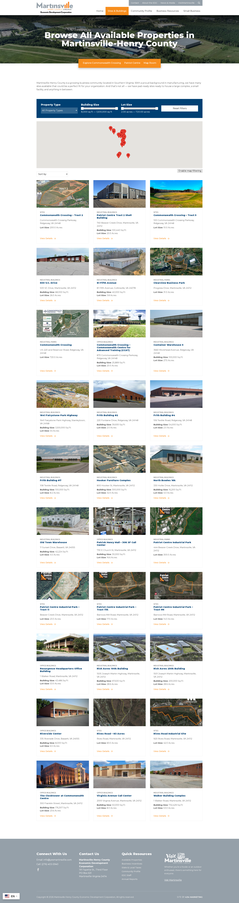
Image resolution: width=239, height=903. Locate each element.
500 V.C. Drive (48, 283)
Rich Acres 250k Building (169, 668)
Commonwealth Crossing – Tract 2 (61, 215)
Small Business (191, 11)
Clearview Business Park (169, 283)
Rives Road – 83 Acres (111, 733)
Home (99, 11)
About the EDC (149, 3)
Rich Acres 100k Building (112, 668)
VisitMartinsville (186, 3)
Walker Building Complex (169, 795)
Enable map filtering (190, 171)
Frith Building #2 (107, 415)
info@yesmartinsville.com (58, 859)
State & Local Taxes (131, 867)
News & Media (168, 3)
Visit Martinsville (173, 880)
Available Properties (132, 860)
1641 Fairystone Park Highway (59, 415)
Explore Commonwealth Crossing (102, 63)
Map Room (150, 63)
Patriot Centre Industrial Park (172, 542)
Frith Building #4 (164, 415)
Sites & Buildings (117, 11)
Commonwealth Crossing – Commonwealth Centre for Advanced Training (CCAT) (114, 347)
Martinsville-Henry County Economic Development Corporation (55, 7)
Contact (135, 3)
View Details (46, 238)
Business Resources (167, 11)
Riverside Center (51, 733)
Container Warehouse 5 (168, 345)
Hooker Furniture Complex (114, 480)
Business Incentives (132, 863)
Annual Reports (129, 879)
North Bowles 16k (165, 480)
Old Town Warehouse (53, 542)
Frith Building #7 (50, 480)
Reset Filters (180, 108)
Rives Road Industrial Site (170, 733)
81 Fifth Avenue (106, 283)
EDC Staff (126, 875)
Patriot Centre (132, 63)
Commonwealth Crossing (56, 345)
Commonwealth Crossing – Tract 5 (175, 215)
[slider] (82, 108)
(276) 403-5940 (50, 864)
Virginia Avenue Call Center (114, 795)
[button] (118, 155)
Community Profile (141, 11)
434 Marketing (193, 897)
